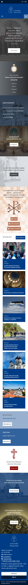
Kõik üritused (6, 441)
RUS (26, 2)
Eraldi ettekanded (14, 224)
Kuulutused (6, 290)
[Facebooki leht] (2, 2)
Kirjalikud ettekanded (15, 228)
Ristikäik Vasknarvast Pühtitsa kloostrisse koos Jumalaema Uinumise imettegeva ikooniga (11, 346)
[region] (14, 40)
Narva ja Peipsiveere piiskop (13, 111)
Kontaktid (14, 573)
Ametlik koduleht (14, 491)
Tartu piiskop (8, 117)
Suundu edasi (14, 468)
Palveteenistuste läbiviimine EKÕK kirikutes (14, 292)
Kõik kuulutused (7, 424)
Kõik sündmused (20, 237)
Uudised (14, 86)
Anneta (14, 577)
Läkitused (14, 83)
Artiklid (5, 400)
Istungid (15, 219)
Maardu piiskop (8, 114)
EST (23, 2)
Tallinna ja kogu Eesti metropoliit (13, 108)
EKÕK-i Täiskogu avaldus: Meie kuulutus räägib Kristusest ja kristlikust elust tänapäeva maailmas (14, 34)
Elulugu (14, 92)
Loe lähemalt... (14, 144)
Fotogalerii (14, 89)
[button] (0, 39)
